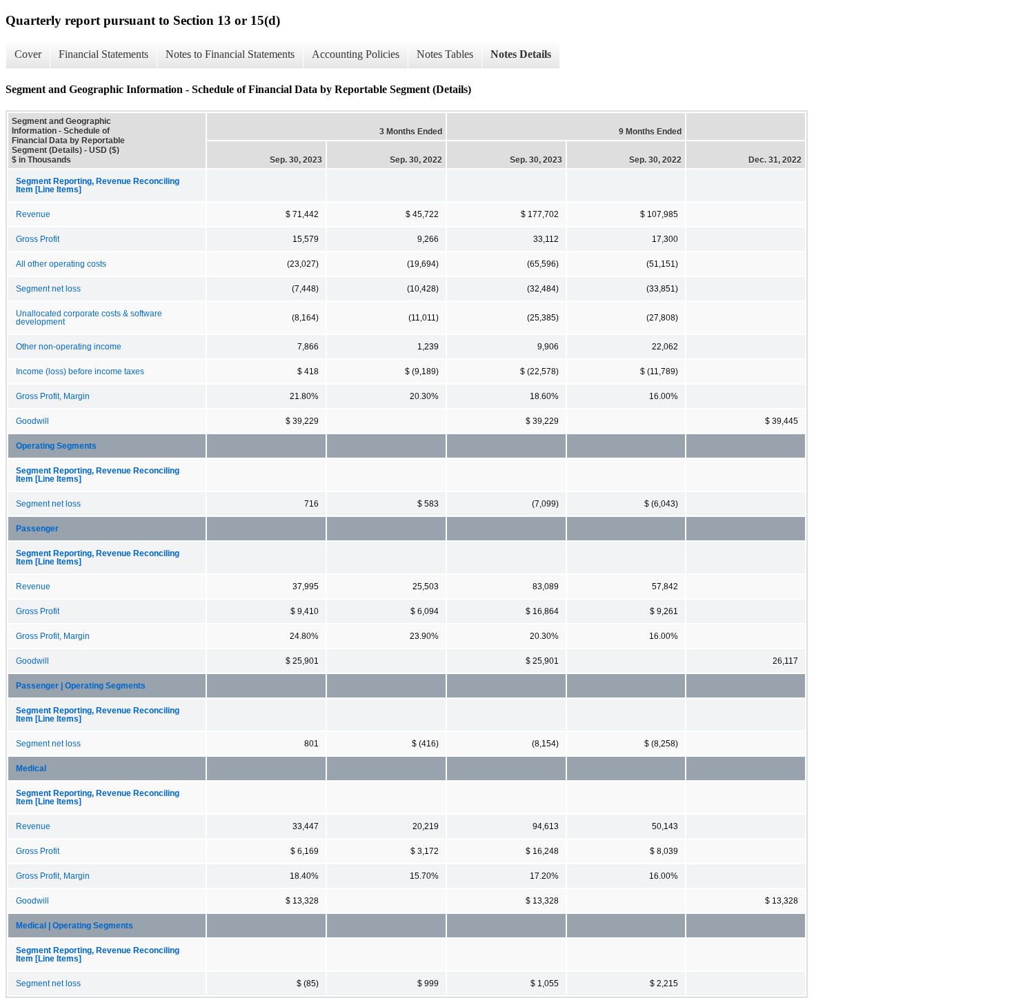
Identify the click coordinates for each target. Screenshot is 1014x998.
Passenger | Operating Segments (81, 686)
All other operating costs (61, 264)
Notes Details (520, 54)
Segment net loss (48, 289)
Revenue (33, 214)
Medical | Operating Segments (74, 925)
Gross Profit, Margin (53, 396)
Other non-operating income (68, 347)
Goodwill (32, 421)
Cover (27, 54)
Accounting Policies (355, 54)
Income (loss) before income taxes (80, 371)
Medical (31, 768)
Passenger (37, 529)
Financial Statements (103, 54)
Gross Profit (37, 239)
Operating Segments (56, 446)
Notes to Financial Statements (230, 54)
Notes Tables (445, 54)
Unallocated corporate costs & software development (89, 317)
